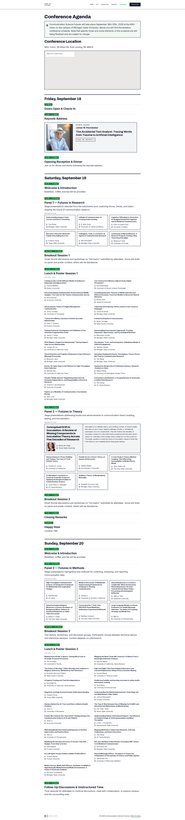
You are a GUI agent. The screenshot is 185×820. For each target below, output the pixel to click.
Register (135, 4)
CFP (97, 4)
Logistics (105, 4)
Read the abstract (85, 139)
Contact (114, 4)
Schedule (123, 4)
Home (91, 4)
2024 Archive (136, 816)
